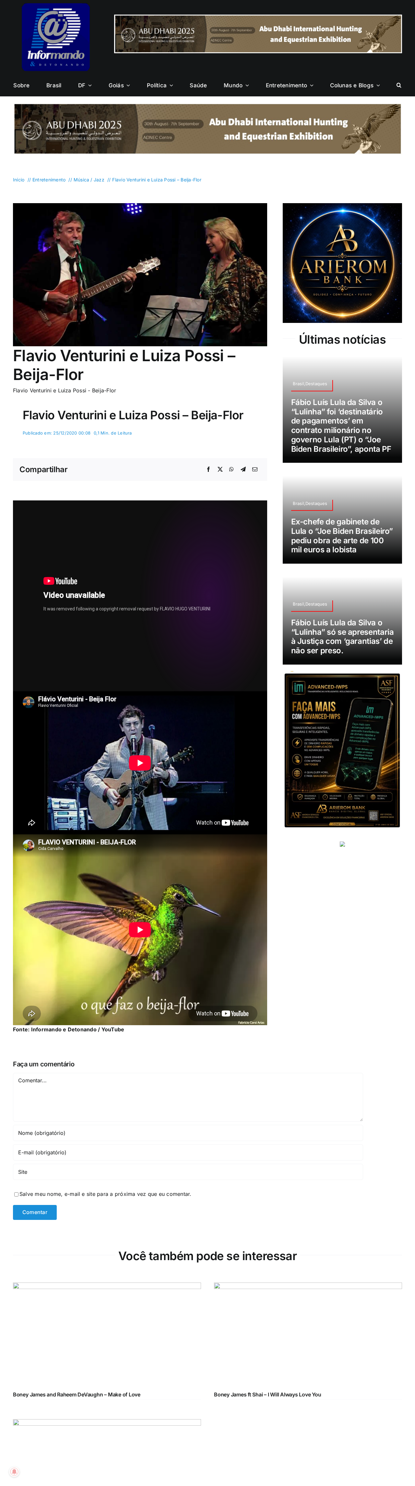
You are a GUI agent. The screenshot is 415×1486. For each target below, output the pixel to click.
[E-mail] (255, 469)
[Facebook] (208, 469)
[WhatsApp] (231, 469)
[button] (399, 85)
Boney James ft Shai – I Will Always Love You (267, 1394)
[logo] (56, 6)
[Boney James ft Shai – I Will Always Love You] (308, 1286)
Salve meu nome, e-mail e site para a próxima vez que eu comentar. (105, 1194)
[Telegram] (243, 469)
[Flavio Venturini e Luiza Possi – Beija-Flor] (140, 206)
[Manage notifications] (14, 1472)
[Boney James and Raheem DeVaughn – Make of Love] (107, 1286)
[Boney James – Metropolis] (107, 1423)
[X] (220, 469)
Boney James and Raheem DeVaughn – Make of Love (76, 1394)
